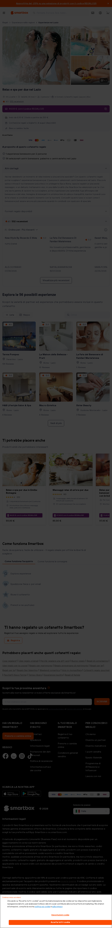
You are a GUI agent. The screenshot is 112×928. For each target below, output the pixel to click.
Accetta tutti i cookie (60, 922)
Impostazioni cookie (60, 915)
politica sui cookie (42, 906)
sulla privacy (57, 906)
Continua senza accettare (11, 897)
